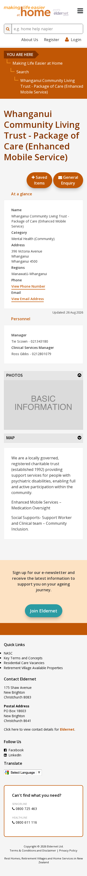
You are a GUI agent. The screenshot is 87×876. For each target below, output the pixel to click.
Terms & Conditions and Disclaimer (33, 850)
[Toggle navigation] (80, 10)
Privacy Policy (68, 850)
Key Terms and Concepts (23, 658)
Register (51, 39)
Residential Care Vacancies (24, 662)
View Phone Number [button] (28, 286)
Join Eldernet (43, 611)
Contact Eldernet (20, 679)
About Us (29, 39)
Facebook (16, 750)
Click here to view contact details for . (39, 729)
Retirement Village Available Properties (33, 668)
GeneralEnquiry (69, 180)
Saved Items (40, 180)
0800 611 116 (26, 822)
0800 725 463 (26, 808)
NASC (8, 653)
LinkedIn (14, 755)
